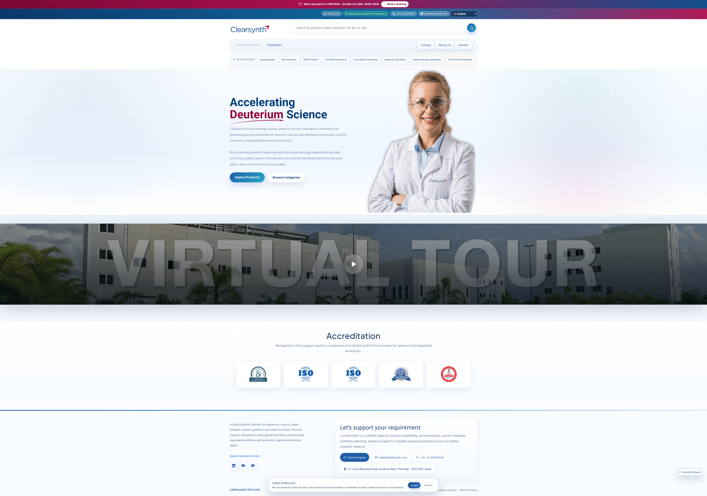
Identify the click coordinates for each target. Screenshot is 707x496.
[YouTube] (243, 465)
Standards (274, 45)
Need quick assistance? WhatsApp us (367, 13)
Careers (463, 45)
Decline (428, 485)
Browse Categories (286, 177)
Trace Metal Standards (460, 59)
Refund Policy (468, 490)
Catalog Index (267, 59)
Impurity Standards (395, 59)
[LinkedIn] (234, 465)
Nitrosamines (289, 59)
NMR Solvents (311, 59)
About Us (444, 45)
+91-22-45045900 (405, 13)
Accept (414, 485)
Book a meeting (396, 4)
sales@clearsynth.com (435, 13)
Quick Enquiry (357, 457)
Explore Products (247, 177)
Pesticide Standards (336, 59)
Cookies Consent (446, 490)
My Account (333, 13)
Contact (426, 45)
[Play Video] (353, 264)
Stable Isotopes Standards (427, 59)
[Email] (253, 465)
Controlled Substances (365, 59)
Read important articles (244, 456)
